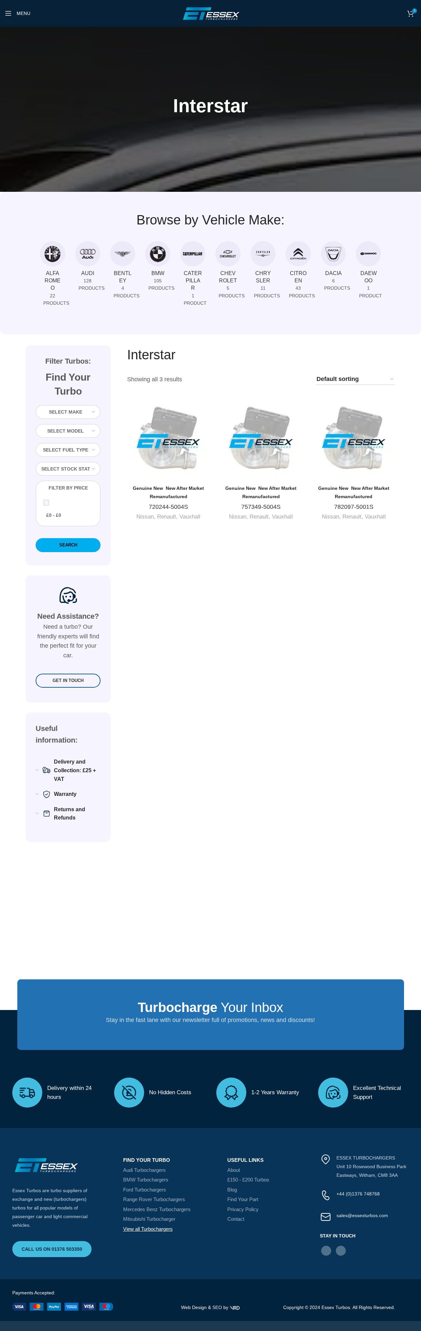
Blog (232, 1189)
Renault (166, 516)
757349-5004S (261, 506)
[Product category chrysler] (263, 272)
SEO (217, 1307)
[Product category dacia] (333, 268)
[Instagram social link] (341, 1251)
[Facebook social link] (326, 1251)
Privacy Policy (243, 1209)
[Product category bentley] (122, 272)
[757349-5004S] (261, 439)
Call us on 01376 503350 (52, 1249)
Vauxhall (189, 516)
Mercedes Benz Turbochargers (157, 1209)
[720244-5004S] (168, 439)
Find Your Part (242, 1199)
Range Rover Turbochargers (154, 1199)
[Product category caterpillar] (192, 275)
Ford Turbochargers (144, 1189)
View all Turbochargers (148, 1229)
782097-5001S (353, 506)
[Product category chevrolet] (227, 272)
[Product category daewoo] (368, 272)
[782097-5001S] (354, 439)
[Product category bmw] (157, 268)
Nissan (145, 516)
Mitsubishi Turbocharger (149, 1219)
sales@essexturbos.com (362, 1215)
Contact (235, 1219)
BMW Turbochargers (145, 1179)
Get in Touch (68, 680)
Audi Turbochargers (144, 1170)
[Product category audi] (87, 268)
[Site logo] (211, 13)
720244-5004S (168, 506)
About (233, 1170)
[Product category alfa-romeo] (52, 275)
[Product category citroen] (298, 272)
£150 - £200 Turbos (248, 1179)
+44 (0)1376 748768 (358, 1193)
